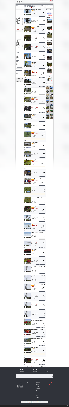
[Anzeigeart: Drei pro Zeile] (42, 5)
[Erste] (26, 7)
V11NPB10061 (36, 166)
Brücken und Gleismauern (18, 27)
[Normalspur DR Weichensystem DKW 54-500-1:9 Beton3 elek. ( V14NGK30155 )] (27, 268)
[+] (27, 11)
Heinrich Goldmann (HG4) (35, 56)
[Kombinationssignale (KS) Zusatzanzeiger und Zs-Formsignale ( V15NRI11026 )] (27, 81)
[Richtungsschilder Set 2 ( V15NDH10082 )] (27, 153)
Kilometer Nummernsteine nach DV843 (35, 88)
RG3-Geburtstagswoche (38, 383)
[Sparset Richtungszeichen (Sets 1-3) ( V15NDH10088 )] (27, 72)
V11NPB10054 (32, 166)
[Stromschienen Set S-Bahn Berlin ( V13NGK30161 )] (27, 243)
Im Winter (17, 41)
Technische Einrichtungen (18, 29)
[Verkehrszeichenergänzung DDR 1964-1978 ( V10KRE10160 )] (27, 189)
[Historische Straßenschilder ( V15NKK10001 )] (27, 144)
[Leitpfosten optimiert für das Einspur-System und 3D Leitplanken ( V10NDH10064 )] (27, 340)
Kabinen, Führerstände (18, 47)
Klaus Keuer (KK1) (34, 12)
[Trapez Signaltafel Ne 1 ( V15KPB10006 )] (27, 161)
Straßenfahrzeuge (18, 18)
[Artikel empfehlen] (25, 16)
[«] (27, 7)
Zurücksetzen (21, 52)
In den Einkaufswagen (42, 24)
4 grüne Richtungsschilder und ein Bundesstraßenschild (37, 131)
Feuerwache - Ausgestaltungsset (34, 347)
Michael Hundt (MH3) (34, 261)
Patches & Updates (38, 385)
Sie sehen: (25, 6)
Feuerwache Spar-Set (33, 206)
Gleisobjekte (17, 43)
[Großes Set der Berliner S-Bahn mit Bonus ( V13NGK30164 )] (27, 217)
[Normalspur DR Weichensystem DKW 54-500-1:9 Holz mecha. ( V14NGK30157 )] (27, 304)
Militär (17, 40)
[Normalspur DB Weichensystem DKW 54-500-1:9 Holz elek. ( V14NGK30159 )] (27, 286)
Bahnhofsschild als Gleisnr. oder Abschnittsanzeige (37, 178)
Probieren (37, 264)
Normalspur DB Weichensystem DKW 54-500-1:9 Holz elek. (38, 284)
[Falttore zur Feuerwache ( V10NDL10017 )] (27, 251)
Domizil (17, 22)
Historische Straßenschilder (34, 142)
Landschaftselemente (18, 45)
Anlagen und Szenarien (18, 16)
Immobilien (17, 21)
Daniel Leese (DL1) (34, 350)
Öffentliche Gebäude (19, 38)
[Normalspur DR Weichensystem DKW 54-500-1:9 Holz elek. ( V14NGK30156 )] (27, 313)
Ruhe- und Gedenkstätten (19, 39)
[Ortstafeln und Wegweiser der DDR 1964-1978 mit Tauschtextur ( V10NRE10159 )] (27, 199)
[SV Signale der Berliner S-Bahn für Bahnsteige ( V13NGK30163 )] (27, 225)
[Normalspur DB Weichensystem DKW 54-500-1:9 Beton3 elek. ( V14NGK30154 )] (27, 277)
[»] (36, 7)
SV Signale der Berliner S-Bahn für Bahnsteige (36, 223)
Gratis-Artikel (17, 48)
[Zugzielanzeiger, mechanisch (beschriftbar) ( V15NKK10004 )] (27, 11)
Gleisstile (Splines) (18, 44)
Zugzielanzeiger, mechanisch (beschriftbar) (36, 9)
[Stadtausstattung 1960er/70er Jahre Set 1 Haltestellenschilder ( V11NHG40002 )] (27, 63)
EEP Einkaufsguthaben (18, 15)
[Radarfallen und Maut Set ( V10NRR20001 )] (27, 108)
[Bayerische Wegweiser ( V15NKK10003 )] (27, 116)
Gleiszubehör (18, 28)
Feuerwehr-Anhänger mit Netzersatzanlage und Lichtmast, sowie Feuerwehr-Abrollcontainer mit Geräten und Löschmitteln (38, 320)
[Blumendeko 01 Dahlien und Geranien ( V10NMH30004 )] (27, 260)
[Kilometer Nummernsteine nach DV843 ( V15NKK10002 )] (27, 90)
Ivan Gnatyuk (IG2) (34, 324)
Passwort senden (45, 383)
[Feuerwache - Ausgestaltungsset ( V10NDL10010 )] (27, 349)
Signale (17, 46)
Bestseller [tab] (47, 83)
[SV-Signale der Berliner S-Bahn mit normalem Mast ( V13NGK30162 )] (27, 234)
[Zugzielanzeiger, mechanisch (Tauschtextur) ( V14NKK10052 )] (27, 20)
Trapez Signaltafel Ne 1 (34, 159)
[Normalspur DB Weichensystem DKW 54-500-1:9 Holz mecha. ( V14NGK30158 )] (27, 295)
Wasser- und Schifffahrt (18, 20)
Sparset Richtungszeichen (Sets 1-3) (35, 70)
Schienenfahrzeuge (18, 17)
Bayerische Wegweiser (33, 114)
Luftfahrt (17, 19)
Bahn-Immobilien (18, 23)
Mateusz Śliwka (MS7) (34, 333)
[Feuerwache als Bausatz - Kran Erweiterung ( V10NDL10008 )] (27, 360)
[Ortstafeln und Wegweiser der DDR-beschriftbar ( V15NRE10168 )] (27, 28)
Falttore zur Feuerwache (34, 249)
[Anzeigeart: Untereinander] (41, 5)
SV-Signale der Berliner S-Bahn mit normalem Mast (37, 232)
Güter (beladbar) (17, 42)
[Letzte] (38, 7)
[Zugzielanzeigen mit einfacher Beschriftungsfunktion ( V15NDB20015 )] (27, 172)
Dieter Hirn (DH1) (34, 126)
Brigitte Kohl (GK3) (34, 218)
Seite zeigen (42, 366)
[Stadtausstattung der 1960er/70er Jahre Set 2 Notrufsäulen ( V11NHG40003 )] (27, 55)
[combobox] (19, 73)
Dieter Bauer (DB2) (34, 173)
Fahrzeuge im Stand (19, 25)
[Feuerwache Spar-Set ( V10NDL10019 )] (27, 208)
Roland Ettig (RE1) (34, 190)
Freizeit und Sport (18, 37)
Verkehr (17, 24)
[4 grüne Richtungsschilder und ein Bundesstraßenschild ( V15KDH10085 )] (27, 133)
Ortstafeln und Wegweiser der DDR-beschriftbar (36, 26)
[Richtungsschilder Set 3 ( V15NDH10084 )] (27, 125)
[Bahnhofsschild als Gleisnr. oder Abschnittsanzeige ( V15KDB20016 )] (27, 180)
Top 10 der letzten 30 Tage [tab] (49, 9)
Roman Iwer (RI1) (34, 83)
